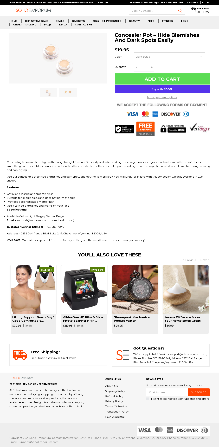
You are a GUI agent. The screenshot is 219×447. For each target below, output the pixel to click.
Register (192, 2)
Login (206, 2)
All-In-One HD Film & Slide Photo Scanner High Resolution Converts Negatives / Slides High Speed (83, 319)
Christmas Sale (36, 21)
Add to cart (162, 79)
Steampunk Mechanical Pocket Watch (132, 319)
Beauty (134, 21)
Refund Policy (114, 396)
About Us (111, 386)
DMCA (63, 24)
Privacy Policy (114, 401)
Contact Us (84, 24)
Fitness (167, 21)
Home (13, 21)
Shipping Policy (115, 391)
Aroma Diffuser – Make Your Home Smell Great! (183, 319)
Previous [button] (190, 260)
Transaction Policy (116, 411)
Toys (184, 21)
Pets (150, 21)
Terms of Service (116, 406)
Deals (60, 21)
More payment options (162, 97)
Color (118, 56)
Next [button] (203, 260)
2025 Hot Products (107, 21)
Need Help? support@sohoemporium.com (156, 2)
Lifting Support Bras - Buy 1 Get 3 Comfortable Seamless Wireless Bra (33, 319)
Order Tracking (24, 24)
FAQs (47, 24)
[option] (48, 92)
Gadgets (78, 21)
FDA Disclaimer (115, 416)
